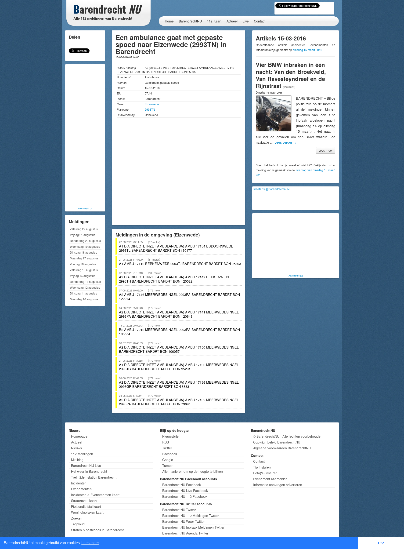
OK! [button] (381, 543)
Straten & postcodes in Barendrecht (97, 529)
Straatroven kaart (84, 500)
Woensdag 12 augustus (85, 287)
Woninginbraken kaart (87, 512)
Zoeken (76, 518)
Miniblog (77, 459)
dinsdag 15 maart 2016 (307, 50)
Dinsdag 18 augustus (83, 252)
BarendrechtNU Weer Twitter (183, 521)
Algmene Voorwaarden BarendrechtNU (282, 448)
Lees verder (285, 142)
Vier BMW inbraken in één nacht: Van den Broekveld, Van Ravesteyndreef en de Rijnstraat (291, 75)
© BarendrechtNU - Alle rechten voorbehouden (287, 436)
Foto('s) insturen (265, 473)
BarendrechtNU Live (86, 465)
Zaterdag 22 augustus (84, 229)
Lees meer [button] (90, 543)
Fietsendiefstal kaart (86, 506)
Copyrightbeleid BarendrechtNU (276, 442)
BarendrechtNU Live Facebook (185, 490)
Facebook (169, 453)
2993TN (150, 109)
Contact (259, 21)
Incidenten (79, 483)
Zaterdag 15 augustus (84, 270)
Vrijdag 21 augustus (82, 235)
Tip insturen (262, 467)
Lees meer (325, 150)
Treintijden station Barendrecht (93, 477)
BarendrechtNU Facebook (181, 484)
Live (246, 21)
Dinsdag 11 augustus (83, 293)
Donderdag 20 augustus (85, 241)
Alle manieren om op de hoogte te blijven (192, 471)
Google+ (168, 459)
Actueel (232, 21)
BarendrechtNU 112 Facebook (184, 496)
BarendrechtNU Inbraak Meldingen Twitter (193, 527)
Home (169, 21)
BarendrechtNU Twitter (179, 509)
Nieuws (76, 448)
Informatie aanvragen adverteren (277, 484)
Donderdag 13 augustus (85, 282)
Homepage (79, 436)
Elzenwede (152, 104)
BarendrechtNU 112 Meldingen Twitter (190, 515)
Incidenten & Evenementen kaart (95, 494)
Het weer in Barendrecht (89, 471)
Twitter (167, 448)
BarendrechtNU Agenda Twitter (185, 533)
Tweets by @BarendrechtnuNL (271, 189)
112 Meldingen (82, 453)
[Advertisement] (85, 135)
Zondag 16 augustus (83, 264)
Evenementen (81, 489)
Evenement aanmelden (270, 478)
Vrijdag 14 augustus (82, 276)
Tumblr (167, 465)
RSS (165, 442)
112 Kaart (214, 21)
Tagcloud (78, 524)
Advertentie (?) (85, 208)
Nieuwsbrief (171, 436)
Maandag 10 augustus (84, 299)
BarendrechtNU (190, 21)
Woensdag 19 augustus (85, 246)
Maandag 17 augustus (84, 258)
